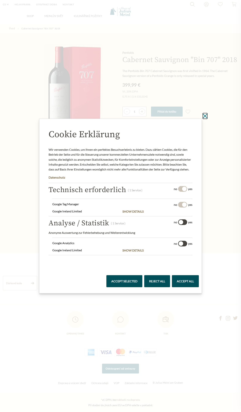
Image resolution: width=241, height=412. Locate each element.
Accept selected (124, 281)
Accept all (185, 281)
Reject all (157, 281)
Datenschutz (57, 177)
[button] (157, 211)
